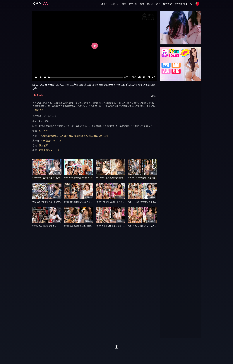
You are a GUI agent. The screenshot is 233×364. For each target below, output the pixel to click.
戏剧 (71, 135)
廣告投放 (167, 4)
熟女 (66, 135)
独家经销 (78, 135)
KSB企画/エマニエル (51, 140)
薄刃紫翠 (43, 145)
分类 (142, 4)
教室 (45, 135)
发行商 (150, 4)
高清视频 (52, 135)
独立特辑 (92, 135)
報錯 (153, 96)
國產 (124, 4)
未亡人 (60, 135)
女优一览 (133, 4)
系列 (158, 4)
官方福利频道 (180, 4)
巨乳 (85, 135)
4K (40, 135)
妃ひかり (43, 131)
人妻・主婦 (103, 135)
